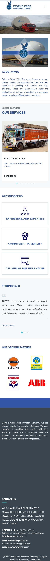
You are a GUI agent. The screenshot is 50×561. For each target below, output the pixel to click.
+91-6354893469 (36, 533)
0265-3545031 (19, 536)
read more (10, 176)
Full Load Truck (15, 158)
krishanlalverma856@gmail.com (16, 543)
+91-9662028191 (27, 530)
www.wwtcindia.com (20, 546)
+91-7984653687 (18, 533)
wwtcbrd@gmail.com (17, 540)
